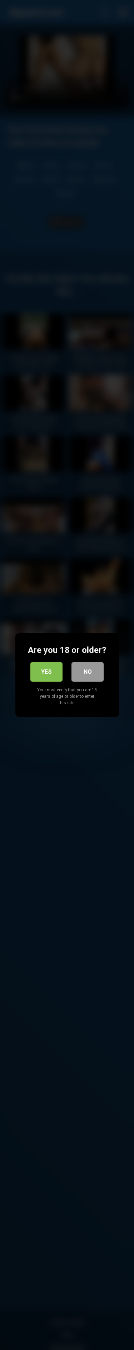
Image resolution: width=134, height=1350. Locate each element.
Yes (46, 671)
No (88, 671)
